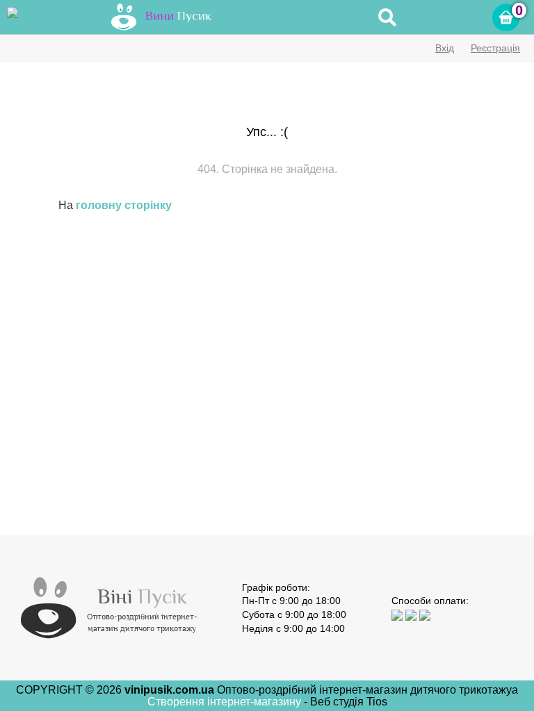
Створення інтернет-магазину (225, 702)
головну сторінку (124, 205)
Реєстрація (495, 47)
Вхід (444, 47)
